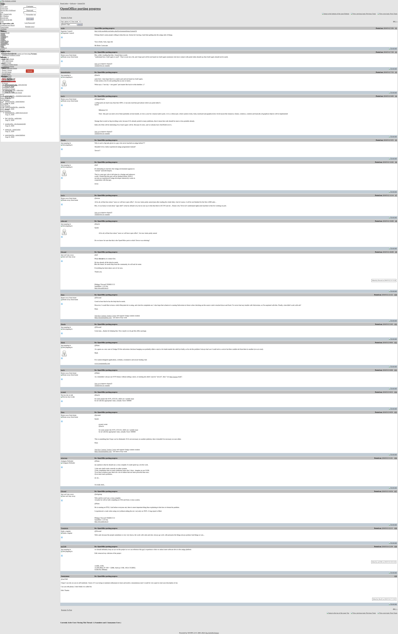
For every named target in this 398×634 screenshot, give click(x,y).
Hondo (63, 140)
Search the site (4, 109)
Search (2, 107)
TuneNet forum (6, 91)
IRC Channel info (6, 14)
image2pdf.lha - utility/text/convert (16, 113)
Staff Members (5, 100)
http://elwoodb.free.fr (101, 288)
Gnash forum (5, 74)
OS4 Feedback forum (8, 53)
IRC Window (4, 16)
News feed (3, 7)
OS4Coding (4, 42)
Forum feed (4, 8)
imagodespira (65, 72)
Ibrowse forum (6, 76)
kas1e (63, 52)
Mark (63, 342)
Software (73, 3)
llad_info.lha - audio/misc (13, 118)
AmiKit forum (6, 63)
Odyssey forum (6, 79)
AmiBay (3, 40)
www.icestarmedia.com (102, 363)
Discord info (4, 18)
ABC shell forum (7, 61)
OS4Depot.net (5, 25)
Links (2, 22)
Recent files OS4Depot (8, 10)
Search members (5, 111)
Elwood (63, 252)
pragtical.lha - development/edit (15, 124)
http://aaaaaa (174, 377)
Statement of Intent (6, 96)
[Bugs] (12, 25)
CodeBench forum (7, 66)
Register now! (30, 27)
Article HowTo (5, 106)
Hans (62, 295)
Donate (29, 71)
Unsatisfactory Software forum (11, 93)
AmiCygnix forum (7, 59)
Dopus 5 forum (6, 70)
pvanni (63, 392)
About (2, 94)
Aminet (2, 35)
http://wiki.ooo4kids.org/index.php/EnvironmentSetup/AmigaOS (116, 31)
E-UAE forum (6, 72)
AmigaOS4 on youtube (102, 66)
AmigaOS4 (81, 3)
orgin (63, 28)
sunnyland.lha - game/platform (15, 135)
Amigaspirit (4, 36)
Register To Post (66, 18)
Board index (64, 3)
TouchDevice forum (8, 89)
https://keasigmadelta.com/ (103, 318)
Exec (2, 46)
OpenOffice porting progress (80, 8)
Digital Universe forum (9, 68)
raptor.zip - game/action (12, 129)
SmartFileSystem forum (9, 85)
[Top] (393, 48)
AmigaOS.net (4, 33)
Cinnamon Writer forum (9, 64)
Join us (97, 64)
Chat (1, 12)
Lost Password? (30, 23)
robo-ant (64, 221)
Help (1, 102)
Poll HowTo (4, 104)
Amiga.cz (3, 48)
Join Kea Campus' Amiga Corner (105, 316)
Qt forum (4, 83)
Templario (64, 528)
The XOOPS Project (212, 633)
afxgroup (64, 458)
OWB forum (5, 81)
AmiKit (2, 38)
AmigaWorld (4, 44)
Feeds (2, 5)
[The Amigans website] (8, 1)
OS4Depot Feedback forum (10, 55)
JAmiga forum (6, 78)
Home (2, 3)
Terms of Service (5, 98)
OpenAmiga (4, 27)
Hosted (2, 50)
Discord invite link (6, 20)
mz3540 (63, 546)
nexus (63, 162)
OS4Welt (3, 29)
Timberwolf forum (7, 87)
